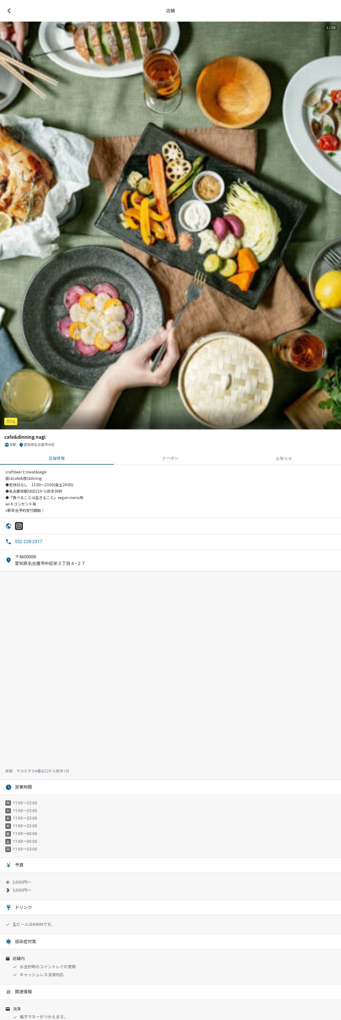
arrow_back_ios (10, 10)
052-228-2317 (28, 541)
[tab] (57, 458)
